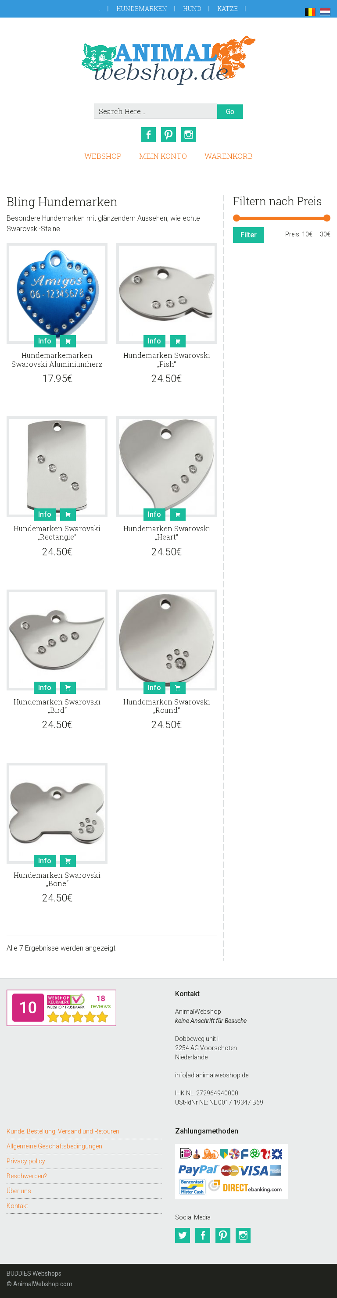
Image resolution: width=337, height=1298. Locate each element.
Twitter (182, 1235)
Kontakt (17, 1205)
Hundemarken (141, 8)
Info (44, 341)
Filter (248, 235)
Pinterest (168, 134)
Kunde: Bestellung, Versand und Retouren (63, 1131)
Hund (192, 8)
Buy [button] (68, 341)
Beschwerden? (27, 1176)
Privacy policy (26, 1161)
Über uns (19, 1190)
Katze (227, 8)
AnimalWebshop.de (168, 60)
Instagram (188, 134)
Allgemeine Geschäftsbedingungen (54, 1146)
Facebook (148, 134)
